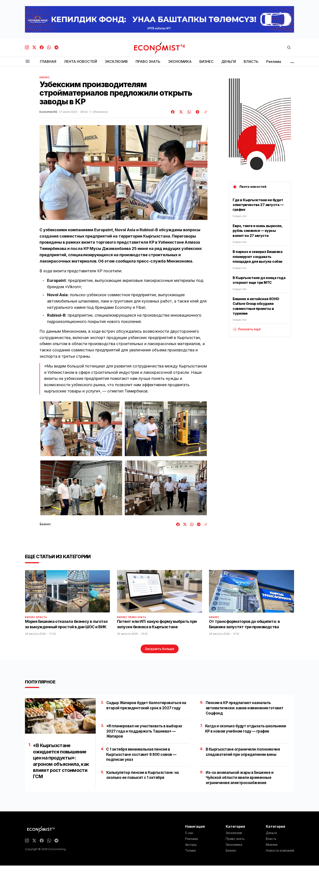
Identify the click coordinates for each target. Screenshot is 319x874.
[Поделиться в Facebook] (173, 112)
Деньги (271, 833)
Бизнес (44, 77)
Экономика (234, 844)
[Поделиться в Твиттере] (180, 112)
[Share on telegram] (197, 112)
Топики (190, 850)
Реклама (191, 839)
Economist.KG (48, 111)
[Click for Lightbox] (81, 428)
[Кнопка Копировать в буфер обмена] (204, 112)
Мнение (272, 844)
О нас (189, 833)
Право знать (137, 617)
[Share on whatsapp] (188, 112)
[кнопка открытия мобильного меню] (27, 62)
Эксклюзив (234, 833)
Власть (41, 617)
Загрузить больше (159, 649)
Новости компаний (280, 850)
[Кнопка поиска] (289, 47)
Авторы (191, 844)
